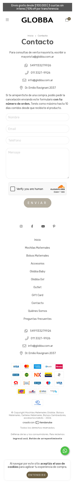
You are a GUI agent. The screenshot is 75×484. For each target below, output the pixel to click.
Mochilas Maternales (37, 247)
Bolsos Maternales (37, 255)
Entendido (37, 475)
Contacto (38, 303)
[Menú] (8, 20)
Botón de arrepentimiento (45, 438)
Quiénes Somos (37, 311)
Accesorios (37, 263)
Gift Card (37, 295)
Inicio (30, 35)
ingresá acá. (20, 438)
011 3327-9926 (40, 73)
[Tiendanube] (37, 423)
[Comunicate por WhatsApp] (65, 450)
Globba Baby (37, 271)
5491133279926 (40, 65)
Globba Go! (37, 279)
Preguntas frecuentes (38, 319)
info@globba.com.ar (40, 80)
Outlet (37, 287)
